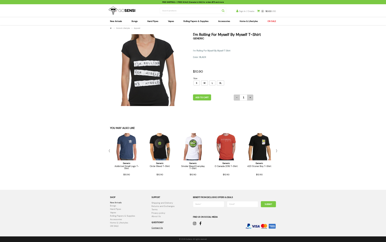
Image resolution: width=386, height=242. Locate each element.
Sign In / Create (246, 11)
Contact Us (157, 227)
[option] (147, 70)
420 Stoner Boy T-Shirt (259, 166)
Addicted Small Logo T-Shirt (127, 167)
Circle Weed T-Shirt (160, 166)
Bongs (135, 21)
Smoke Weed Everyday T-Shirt (193, 167)
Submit (268, 204)
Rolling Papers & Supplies (196, 21)
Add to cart (202, 97)
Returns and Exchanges (163, 206)
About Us (156, 216)
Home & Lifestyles (249, 21)
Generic (198, 38)
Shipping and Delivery (162, 202)
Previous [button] (110, 150)
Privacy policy (158, 213)
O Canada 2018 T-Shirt (226, 166)
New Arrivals (116, 21)
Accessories (224, 21)
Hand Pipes (152, 21)
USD (269, 11)
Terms (155, 209)
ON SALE (271, 21)
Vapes (171, 21)
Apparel (137, 28)
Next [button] (275, 150)
